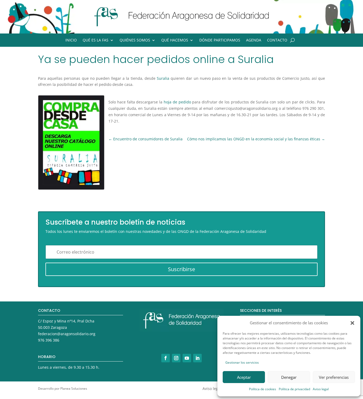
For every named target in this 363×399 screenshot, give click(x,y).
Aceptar (244, 377)
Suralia (163, 78)
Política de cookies (262, 389)
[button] (352, 323)
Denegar (289, 377)
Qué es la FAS (95, 40)
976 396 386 (48, 340)
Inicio (71, 40)
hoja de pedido (177, 101)
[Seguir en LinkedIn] (197, 358)
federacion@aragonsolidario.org (66, 333)
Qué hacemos (174, 40)
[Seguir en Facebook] (165, 358)
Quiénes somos (135, 40)
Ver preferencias (334, 377)
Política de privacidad (294, 389)
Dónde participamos (219, 40)
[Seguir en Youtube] (187, 358)
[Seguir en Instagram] (176, 358)
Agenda (253, 40)
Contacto (277, 40)
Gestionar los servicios (242, 362)
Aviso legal (321, 389)
